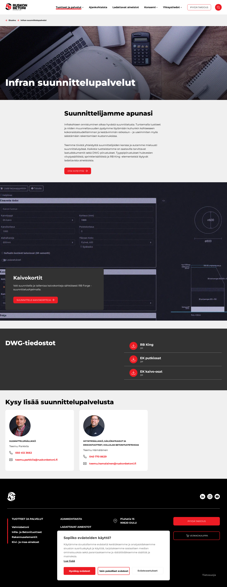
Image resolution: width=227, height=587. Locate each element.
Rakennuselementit (24, 537)
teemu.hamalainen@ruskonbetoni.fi (112, 463)
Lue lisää (69, 561)
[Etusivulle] (16, 7)
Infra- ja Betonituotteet (27, 532)
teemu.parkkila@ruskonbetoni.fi (36, 459)
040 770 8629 (98, 456)
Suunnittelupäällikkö (22, 441)
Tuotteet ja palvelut (27, 518)
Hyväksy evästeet (79, 571)
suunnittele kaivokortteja (34, 300)
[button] (216, 9)
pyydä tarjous (197, 521)
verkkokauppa (199, 535)
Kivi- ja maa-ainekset (25, 542)
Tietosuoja (209, 575)
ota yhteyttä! (76, 171)
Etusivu (12, 20)
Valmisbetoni (20, 527)
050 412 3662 (23, 452)
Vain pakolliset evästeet (113, 571)
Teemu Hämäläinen (95, 450)
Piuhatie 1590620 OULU (128, 520)
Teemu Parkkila (19, 446)
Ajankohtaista (71, 518)
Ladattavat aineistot (75, 526)
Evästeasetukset (148, 570)
